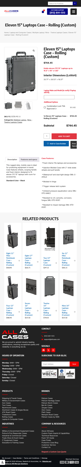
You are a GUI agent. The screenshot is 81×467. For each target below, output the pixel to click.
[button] (34, 51)
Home (6, 33)
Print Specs (74, 145)
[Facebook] (44, 350)
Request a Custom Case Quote (54, 451)
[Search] (75, 3)
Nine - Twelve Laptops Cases (56, 33)
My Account (6, 458)
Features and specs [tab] (29, 159)
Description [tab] (12, 159)
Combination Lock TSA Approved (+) (61, 107)
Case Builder (17, 458)
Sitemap (44, 458)
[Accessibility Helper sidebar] (2, 462)
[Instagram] (53, 350)
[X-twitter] (48, 350)
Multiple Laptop (38, 33)
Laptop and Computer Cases (20, 33)
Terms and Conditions (31, 458)
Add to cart (64, 136)
